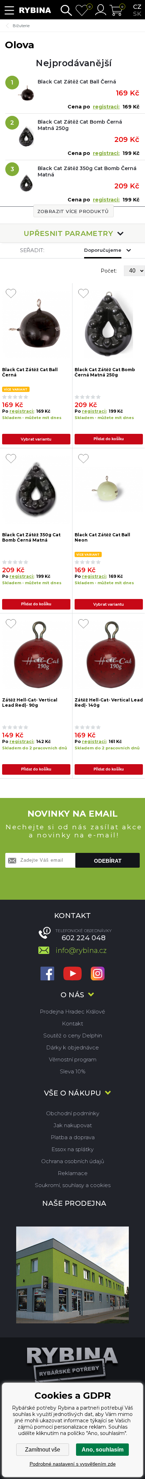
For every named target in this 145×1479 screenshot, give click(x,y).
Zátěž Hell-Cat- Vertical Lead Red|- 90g (29, 702)
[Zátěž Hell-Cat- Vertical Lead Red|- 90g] (36, 655)
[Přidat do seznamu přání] (11, 294)
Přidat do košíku (109, 439)
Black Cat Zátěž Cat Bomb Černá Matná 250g (80, 125)
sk (137, 13)
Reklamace (73, 1173)
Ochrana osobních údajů (72, 1161)
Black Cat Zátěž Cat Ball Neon (102, 537)
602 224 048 (84, 938)
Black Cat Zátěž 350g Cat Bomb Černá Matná (87, 171)
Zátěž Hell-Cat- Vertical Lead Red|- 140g (109, 702)
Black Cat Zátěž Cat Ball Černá (77, 82)
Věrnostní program (72, 1059)
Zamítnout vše (42, 1450)
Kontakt (72, 1023)
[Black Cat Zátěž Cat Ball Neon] (109, 490)
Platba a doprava (73, 1137)
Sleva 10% (73, 1071)
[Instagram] (98, 974)
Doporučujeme (102, 250)
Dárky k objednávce (72, 1047)
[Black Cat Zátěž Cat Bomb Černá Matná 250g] (109, 324)
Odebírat (107, 861)
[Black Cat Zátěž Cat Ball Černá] (36, 324)
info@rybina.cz (81, 950)
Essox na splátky (72, 1149)
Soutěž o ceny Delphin (72, 1035)
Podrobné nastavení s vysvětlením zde (73, 1464)
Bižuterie (21, 25)
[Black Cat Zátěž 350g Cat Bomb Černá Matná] (36, 490)
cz (137, 6)
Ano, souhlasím (103, 1450)
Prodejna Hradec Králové (72, 1011)
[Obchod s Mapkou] (72, 1275)
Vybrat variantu (36, 439)
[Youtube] (72, 974)
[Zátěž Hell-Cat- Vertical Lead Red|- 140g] (109, 655)
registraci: (106, 107)
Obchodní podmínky (72, 1113)
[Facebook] (47, 974)
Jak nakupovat (72, 1125)
